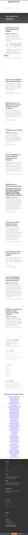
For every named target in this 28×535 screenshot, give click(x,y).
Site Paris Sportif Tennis (14, 437)
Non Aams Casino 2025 (14, 398)
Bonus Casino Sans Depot (14, 441)
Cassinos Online (14, 419)
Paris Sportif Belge (14, 433)
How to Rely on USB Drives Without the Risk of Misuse (14, 80)
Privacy (7, 514)
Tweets (10, 57)
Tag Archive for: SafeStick (12, 17)
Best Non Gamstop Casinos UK (14, 396)
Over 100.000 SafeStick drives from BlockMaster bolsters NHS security (13, 278)
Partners (7, 465)
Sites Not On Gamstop (14, 410)
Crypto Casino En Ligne (14, 454)
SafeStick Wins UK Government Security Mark (14, 185)
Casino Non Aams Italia (14, 402)
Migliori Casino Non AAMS (14, 452)
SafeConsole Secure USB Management (13, 345)
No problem (14, 533)
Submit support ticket (9, 506)
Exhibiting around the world (14, 130)
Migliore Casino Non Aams (14, 417)
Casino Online (14, 434)
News (15, 57)
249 (6, 66)
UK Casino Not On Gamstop (14, 407)
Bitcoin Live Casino (14, 440)
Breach (15, 119)
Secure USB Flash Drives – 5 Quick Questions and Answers (14, 253)
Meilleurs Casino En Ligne (14, 450)
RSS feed (7, 469)
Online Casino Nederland (14, 415)
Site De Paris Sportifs (14, 438)
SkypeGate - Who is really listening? (12, 384)
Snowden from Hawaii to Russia (12, 382)
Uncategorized (18, 57)
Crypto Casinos (14, 431)
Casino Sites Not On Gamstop (14, 403)
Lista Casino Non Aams (14, 399)
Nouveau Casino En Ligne (14, 457)
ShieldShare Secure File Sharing (12, 341)
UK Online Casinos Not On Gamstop (14, 406)
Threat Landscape (12, 92)
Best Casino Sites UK (14, 420)
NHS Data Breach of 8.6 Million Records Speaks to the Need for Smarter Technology (13, 105)
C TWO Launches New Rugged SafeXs (11, 359)
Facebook (14, 11)
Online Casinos (14, 405)
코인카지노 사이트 (14, 443)
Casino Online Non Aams (14, 429)
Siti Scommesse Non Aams (14, 445)
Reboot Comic (8, 471)
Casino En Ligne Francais (14, 451)
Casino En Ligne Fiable (14, 422)
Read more (12, 89)
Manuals (7, 504)
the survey (19, 83)
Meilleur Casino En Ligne (14, 412)
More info (20, 533)
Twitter (12, 11)
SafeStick (10, 201)
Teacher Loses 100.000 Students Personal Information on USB (12, 224)
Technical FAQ (8, 502)
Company (7, 463)
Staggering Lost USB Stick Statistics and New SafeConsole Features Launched (13, 311)
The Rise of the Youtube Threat (11, 386)
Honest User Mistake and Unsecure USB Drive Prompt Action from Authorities (13, 157)
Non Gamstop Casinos (14, 400)
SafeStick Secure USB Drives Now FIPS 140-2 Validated (12, 29)
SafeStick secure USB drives (16, 288)
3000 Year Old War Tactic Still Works (13, 385)
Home (11, 20)
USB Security (18, 92)
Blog (14, 20)
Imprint (7, 516)
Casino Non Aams (14, 444)
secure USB (19, 45)
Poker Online (14, 455)
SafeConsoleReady (16, 138)
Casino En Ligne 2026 (14, 447)
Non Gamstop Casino (14, 427)
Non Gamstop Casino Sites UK (14, 426)
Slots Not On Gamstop (14, 409)
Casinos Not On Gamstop (14, 423)
